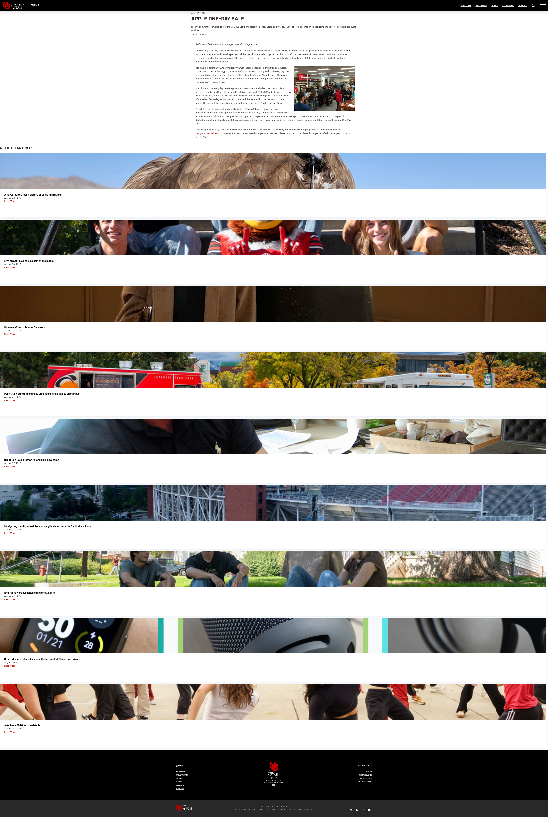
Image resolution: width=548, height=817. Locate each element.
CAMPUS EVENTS (365, 775)
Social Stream (366, 778)
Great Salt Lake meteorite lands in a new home (31, 460)
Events (179, 782)
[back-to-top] (544, 811)
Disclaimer (272, 809)
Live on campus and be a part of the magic (29, 261)
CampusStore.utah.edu (207, 133)
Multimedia (481, 5)
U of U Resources (365, 782)
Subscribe (466, 5)
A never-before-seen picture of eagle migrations (33, 194)
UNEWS (369, 771)
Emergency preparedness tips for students (29, 592)
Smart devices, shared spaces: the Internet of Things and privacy (42, 659)
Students (180, 778)
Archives (180, 785)
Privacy (281, 809)
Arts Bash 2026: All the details (22, 725)
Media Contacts (306, 809)
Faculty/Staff (182, 775)
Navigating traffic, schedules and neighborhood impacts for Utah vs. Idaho (47, 526)
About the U (292, 809)
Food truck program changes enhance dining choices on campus (41, 393)
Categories (508, 5)
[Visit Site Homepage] (274, 775)
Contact (522, 5)
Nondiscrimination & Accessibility (250, 809)
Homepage (180, 771)
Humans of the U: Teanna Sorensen (24, 327)
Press (494, 5)
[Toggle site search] (533, 5)
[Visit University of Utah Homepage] (13, 5)
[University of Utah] (189, 808)
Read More (9, 201)
